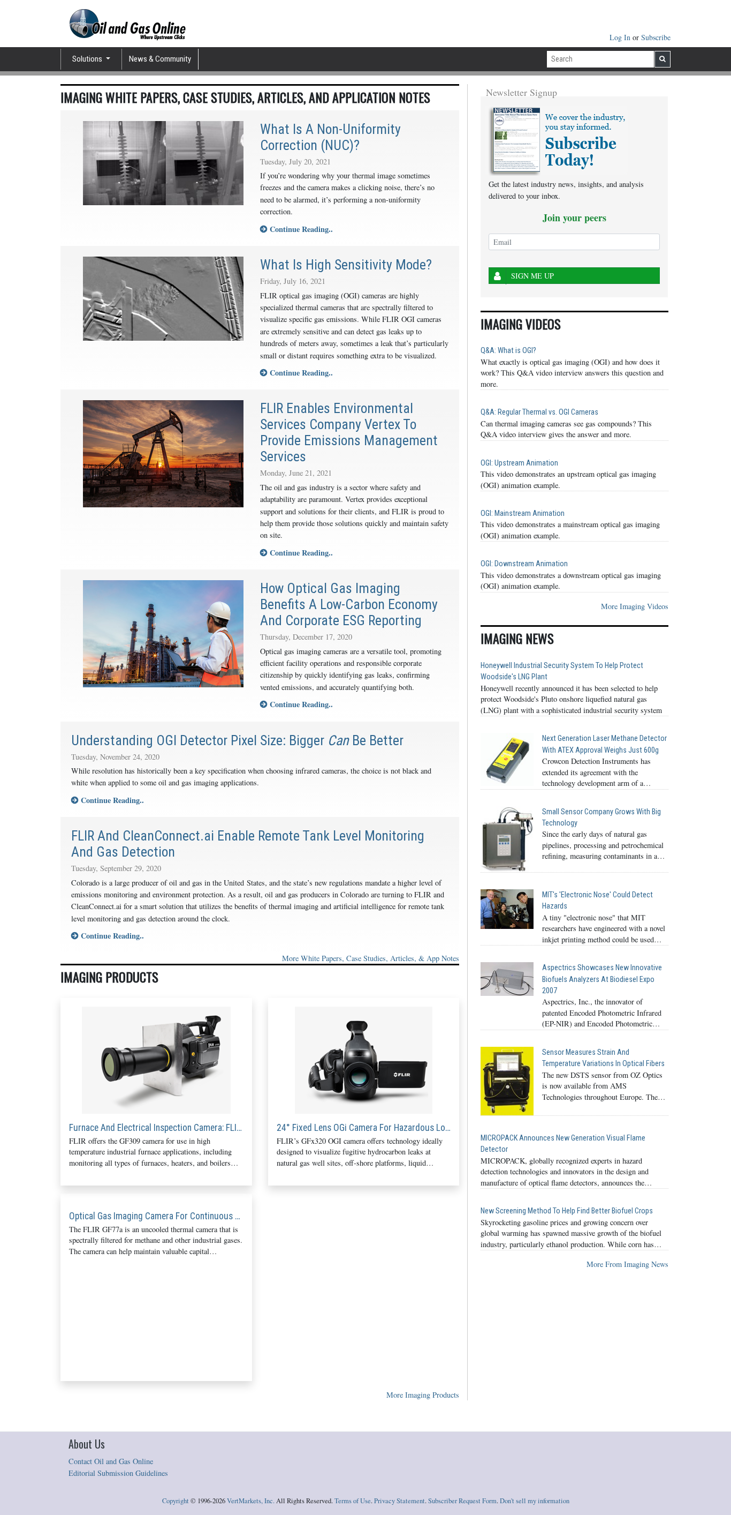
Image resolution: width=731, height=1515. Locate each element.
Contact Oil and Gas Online (110, 1461)
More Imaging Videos (634, 606)
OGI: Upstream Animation (519, 463)
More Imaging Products (422, 1395)
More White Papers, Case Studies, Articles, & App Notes (370, 958)
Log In (621, 37)
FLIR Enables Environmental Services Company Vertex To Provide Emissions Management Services (349, 432)
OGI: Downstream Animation (524, 563)
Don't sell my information (534, 1500)
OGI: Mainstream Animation (523, 513)
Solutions (88, 59)
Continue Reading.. (300, 229)
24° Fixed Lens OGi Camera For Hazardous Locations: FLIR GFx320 (364, 1127)
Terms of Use (352, 1500)
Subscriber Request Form (462, 1500)
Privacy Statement (399, 1500)
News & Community (160, 59)
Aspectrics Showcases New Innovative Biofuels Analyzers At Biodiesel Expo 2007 (602, 979)
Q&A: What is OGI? (508, 350)
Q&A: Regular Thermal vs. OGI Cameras (539, 412)
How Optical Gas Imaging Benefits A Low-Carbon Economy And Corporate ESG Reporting (349, 604)
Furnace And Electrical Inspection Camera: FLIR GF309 (156, 1127)
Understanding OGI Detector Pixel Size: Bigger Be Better (237, 740)
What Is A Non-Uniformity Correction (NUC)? (330, 137)
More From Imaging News (627, 1264)
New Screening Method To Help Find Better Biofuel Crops (567, 1211)
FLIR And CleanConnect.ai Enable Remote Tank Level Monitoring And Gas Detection (247, 844)
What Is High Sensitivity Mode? (346, 265)
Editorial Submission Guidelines (118, 1473)
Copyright (175, 1500)
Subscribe (656, 37)
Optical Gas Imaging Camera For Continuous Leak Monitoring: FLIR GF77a (156, 1216)
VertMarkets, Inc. (251, 1500)
